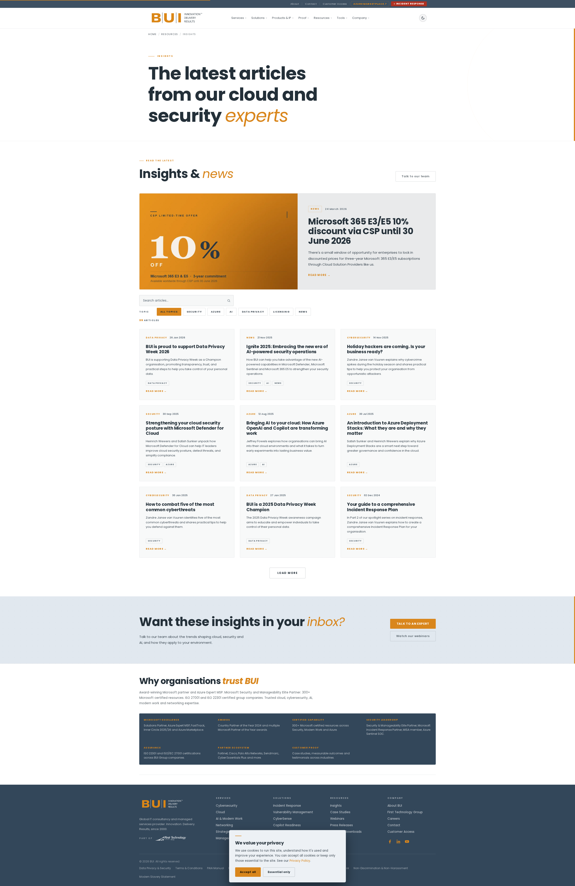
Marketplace (370, 4)
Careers (393, 819)
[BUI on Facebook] (389, 841)
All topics (169, 311)
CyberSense (282, 819)
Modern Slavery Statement (157, 877)
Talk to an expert (413, 624)
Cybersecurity (226, 806)
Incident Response (410, 3)
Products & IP (281, 18)
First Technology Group (405, 812)
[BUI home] (184, 18)
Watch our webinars (413, 636)
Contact (311, 4)
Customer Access (335, 4)
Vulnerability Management (293, 812)
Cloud (220, 812)
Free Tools (338, 838)
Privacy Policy (300, 861)
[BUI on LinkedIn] (398, 841)
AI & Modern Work (229, 819)
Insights (336, 806)
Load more (287, 573)
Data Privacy (253, 311)
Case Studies (340, 812)
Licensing (281, 311)
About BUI (394, 806)
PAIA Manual (215, 868)
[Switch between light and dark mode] (423, 18)
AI (231, 311)
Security (194, 311)
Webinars (337, 819)
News (303, 311)
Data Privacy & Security (155, 868)
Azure (216, 311)
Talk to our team (416, 176)
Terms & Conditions (189, 868)
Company (359, 18)
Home (152, 34)
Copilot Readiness (287, 825)
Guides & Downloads (346, 832)
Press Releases (341, 825)
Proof (302, 18)
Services (237, 18)
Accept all (248, 872)
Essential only (279, 872)
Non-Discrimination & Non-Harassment (381, 868)
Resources (322, 18)
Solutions (258, 18)
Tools (341, 18)
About (294, 4)
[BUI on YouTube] (407, 841)
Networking (224, 825)
